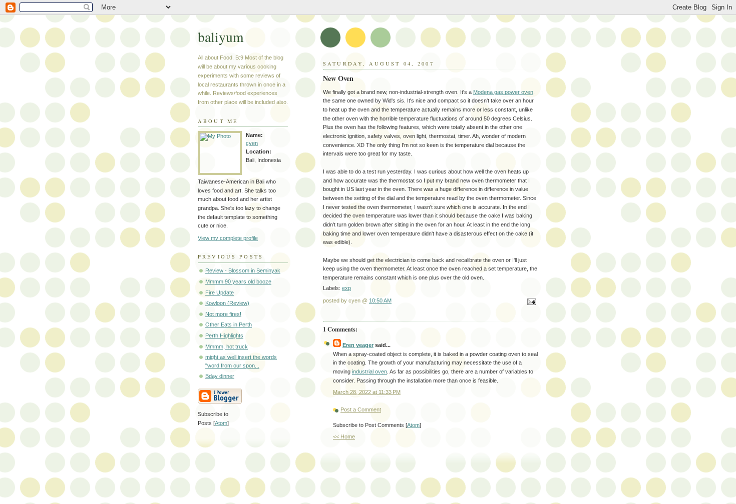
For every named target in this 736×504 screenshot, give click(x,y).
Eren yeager (358, 345)
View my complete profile (228, 238)
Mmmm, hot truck (226, 347)
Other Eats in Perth (228, 325)
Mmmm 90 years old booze (238, 281)
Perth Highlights (224, 335)
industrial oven (369, 371)
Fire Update (219, 293)
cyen (252, 143)
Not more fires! (223, 314)
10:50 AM (380, 301)
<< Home (344, 437)
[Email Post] (530, 303)
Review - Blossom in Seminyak (242, 271)
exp (346, 288)
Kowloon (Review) (227, 303)
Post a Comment (360, 409)
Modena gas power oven (503, 92)
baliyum (220, 37)
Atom (413, 425)
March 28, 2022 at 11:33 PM (367, 392)
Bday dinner (219, 376)
